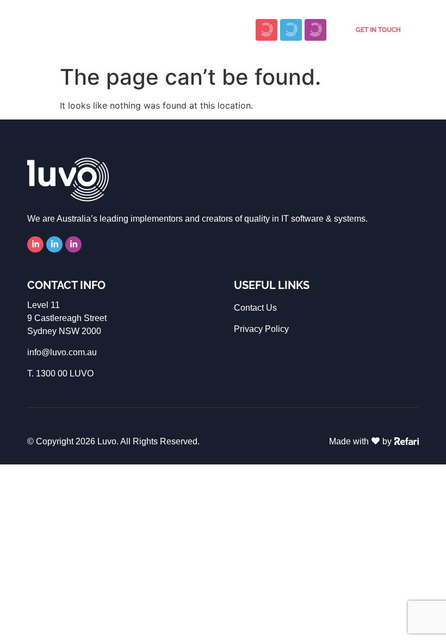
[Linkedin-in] (35, 244)
